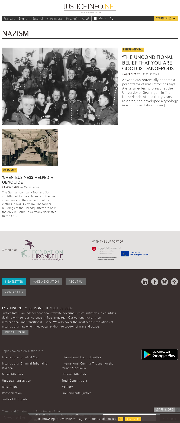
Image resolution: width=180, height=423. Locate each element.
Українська (54, 18)
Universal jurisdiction (16, 380)
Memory (67, 386)
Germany (9, 170)
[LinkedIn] (144, 281)
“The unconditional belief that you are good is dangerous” (149, 62)
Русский (72, 18)
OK (120, 419)
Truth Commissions (75, 380)
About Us (76, 281)
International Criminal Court (21, 357)
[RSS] (174, 281)
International (133, 49)
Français (9, 18)
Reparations (10, 386)
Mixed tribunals (12, 374)
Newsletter (14, 281)
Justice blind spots (14, 399)
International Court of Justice (81, 357)
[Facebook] (154, 281)
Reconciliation (12, 393)
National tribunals (74, 374)
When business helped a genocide (27, 179)
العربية (86, 18)
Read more (133, 419)
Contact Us (14, 292)
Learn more (164, 409)
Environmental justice (76, 393)
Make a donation (46, 281)
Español (38, 18)
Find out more (15, 332)
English (24, 18)
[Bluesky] (164, 281)
